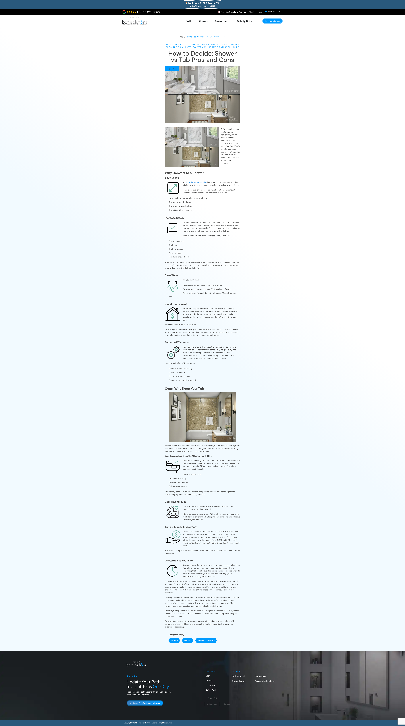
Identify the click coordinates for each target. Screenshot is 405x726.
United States (212, 704)
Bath (189, 20)
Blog (260, 12)
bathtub (174, 640)
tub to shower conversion (195, 182)
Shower (203, 20)
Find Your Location (275, 12)
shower (187, 640)
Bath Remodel (238, 676)
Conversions (222, 20)
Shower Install (238, 681)
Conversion (210, 685)
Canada (227, 704)
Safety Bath (244, 20)
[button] (272, 21)
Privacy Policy (213, 698)
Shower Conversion (206, 640)
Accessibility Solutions (265, 681)
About (251, 12)
